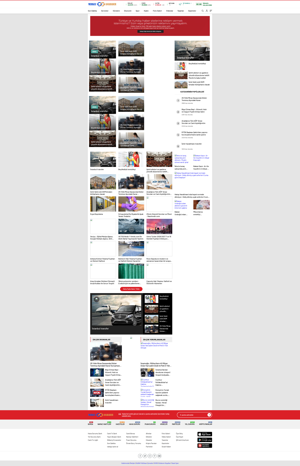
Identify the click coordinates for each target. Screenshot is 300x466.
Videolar (169, 11)
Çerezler (150, 463)
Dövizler (149, 437)
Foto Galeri (157, 11)
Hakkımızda (125, 463)
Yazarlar (180, 11)
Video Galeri (166, 437)
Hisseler (163, 423)
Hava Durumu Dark (95, 433)
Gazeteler (192, 11)
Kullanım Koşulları (165, 463)
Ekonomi (127, 11)
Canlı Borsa (130, 433)
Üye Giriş (179, 433)
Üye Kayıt (179, 437)
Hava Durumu (134, 423)
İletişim (132, 463)
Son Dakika (92, 11)
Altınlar (149, 433)
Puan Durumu (150, 423)
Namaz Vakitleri (104, 423)
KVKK (156, 463)
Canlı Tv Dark (112, 433)
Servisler (105, 11)
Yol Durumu (190, 423)
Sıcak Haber (166, 447)
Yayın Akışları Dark (114, 437)
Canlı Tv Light (93, 440)
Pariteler (176, 423)
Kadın (146, 11)
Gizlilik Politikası (141, 463)
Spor (138, 11)
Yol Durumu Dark (94, 437)
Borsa (90, 423)
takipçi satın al (112, 447)
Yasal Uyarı (175, 463)
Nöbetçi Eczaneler (114, 440)
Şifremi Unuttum (182, 440)
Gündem (116, 11)
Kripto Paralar (205, 423)
